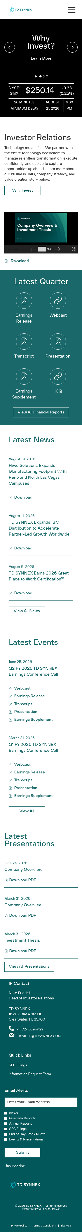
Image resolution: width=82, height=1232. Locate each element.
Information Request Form (36, 1075)
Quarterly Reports (22, 1118)
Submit (22, 1152)
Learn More (41, 58)
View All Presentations (29, 966)
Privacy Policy (19, 1226)
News (13, 1113)
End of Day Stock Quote (27, 1134)
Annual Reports (20, 1123)
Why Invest (22, 190)
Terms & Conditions (44, 1226)
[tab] (40, 76)
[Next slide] (9, 47)
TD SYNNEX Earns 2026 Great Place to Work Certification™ (39, 576)
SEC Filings (24, 1066)
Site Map (66, 1226)
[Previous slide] (72, 47)
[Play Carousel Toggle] (36, 76)
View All (26, 811)
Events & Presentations (26, 1139)
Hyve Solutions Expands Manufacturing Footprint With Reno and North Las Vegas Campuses (38, 475)
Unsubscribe (14, 1166)
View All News (27, 611)
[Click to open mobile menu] (71, 10)
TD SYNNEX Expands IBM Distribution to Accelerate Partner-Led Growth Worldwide (39, 528)
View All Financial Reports (41, 412)
